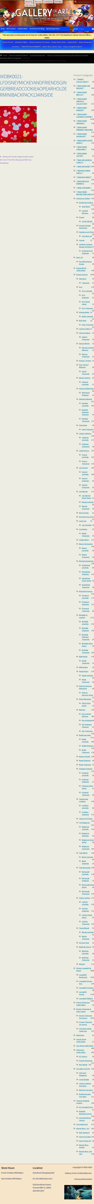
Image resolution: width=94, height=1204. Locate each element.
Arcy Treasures (87, 308)
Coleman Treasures (85, 445)
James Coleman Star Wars (85, 1084)
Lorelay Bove (84, 540)
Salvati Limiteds (85, 473)
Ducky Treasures (85, 372)
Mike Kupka (83, 667)
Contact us (48, 2)
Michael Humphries (86, 561)
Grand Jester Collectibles (81, 1040)
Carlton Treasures (85, 922)
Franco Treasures (85, 462)
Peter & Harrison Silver (87, 694)
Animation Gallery (21, 42)
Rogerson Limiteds (85, 828)
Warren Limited (88, 502)
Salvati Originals (85, 479)
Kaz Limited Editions (86, 715)
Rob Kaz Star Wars (86, 1090)
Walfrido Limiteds (85, 952)
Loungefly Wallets (86, 998)
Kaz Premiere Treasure (87, 725)
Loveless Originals (85, 813)
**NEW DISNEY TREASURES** (81, 148)
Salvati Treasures (85, 486)
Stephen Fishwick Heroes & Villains (85, 245)
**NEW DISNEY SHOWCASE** (81, 135)
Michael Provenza (85, 591)
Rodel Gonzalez (85, 735)
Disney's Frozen (85, 361)
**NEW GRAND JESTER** (81, 154)
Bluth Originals (85, 862)
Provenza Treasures (85, 609)
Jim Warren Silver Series (86, 497)
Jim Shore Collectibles (84, 1046)
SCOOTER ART (87, 221)
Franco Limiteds (85, 456)
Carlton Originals (85, 909)
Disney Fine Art (7, 42)
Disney (81, 217)
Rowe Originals (85, 760)
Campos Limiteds (85, 383)
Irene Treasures (88, 429)
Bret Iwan (82, 320)
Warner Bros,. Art (82, 1128)
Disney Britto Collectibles (81, 269)
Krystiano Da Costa (86, 517)
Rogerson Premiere (85, 834)
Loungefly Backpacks (37, 55)
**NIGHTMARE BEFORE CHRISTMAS (83, 193)
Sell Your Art (30, 5)
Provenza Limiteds (85, 596)
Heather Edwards (85, 399)
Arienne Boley (84, 312)
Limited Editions (85, 212)
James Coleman (85, 433)
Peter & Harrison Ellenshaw (85, 687)
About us (29, 2)
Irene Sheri (83, 425)
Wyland (82, 964)
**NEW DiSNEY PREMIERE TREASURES (84, 128)
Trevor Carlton (84, 898)
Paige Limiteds (87, 675)
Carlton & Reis (84, 329)
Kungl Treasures (85, 662)
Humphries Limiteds (86, 566)
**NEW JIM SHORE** (83, 166)
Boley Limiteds (87, 316)
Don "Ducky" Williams (84, 366)
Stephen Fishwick (85, 769)
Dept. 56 (79, 257)
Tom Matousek (84, 868)
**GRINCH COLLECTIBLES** (82, 80)
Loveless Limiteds (85, 806)
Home (5, 55)
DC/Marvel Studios (86, 202)
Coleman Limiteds (85, 438)
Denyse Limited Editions (88, 349)
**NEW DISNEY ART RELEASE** (83, 87)
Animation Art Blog (37, 29)
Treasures (85, 283)
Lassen (81, 240)
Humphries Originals (86, 573)
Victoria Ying (84, 943)
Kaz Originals (87, 720)
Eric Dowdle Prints (86, 1107)
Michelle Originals (85, 629)
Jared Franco (84, 451)
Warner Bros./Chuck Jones (52, 47)
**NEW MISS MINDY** (84, 177)
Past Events (11, 29)
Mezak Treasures (85, 937)
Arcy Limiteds (87, 291)
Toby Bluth (83, 853)
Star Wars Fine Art (83, 1069)
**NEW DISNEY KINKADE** (81, 109)
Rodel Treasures (85, 751)
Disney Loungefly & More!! (72, 47)
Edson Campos (84, 378)
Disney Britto (72, 42)
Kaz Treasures (87, 731)
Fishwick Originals (85, 780)
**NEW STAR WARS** (84, 188)
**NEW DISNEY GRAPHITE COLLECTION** (82, 101)
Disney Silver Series (59, 42)
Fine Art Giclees (85, 1137)
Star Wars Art (87, 236)
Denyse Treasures (85, 355)
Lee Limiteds (87, 525)
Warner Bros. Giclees (84, 1146)
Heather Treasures (85, 420)
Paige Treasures (85, 680)
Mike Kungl (83, 656)
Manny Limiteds (85, 549)
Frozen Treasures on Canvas (85, 1023)
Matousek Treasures (85, 892)
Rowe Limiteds (84, 756)
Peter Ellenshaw (85, 699)
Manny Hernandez (86, 544)
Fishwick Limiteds (85, 774)
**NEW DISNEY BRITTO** (81, 93)
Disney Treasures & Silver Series (83, 1010)
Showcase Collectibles (80, 1051)
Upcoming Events (53, 29)
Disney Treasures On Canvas (39, 42)
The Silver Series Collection (85, 1030)
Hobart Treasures (85, 338)
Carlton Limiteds (85, 903)
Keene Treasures (85, 534)
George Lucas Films (86, 232)
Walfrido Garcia (85, 947)
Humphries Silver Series (86, 579)
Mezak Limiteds (88, 932)
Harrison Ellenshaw (86, 388)
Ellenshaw (80, 1035)
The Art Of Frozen (86, 819)
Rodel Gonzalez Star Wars (85, 1095)
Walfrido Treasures (85, 959)
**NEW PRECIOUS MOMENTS (31, 47)
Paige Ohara (83, 671)
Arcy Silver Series (86, 303)
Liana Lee (82, 521)
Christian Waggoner (83, 1074)
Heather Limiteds (85, 404)
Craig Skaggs (84, 1079)
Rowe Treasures (85, 765)
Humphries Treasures (86, 586)
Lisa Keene (83, 529)
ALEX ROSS (86, 207)
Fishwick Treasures (85, 793)
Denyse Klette (84, 343)
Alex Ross (82, 279)
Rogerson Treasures (85, 847)
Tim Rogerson (84, 823)
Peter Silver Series (86, 704)
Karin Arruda (84, 513)
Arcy (80, 287)
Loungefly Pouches (86, 988)
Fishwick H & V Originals (87, 252)
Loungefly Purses (83, 993)
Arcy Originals (85, 296)
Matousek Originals (85, 879)
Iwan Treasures (88, 325)
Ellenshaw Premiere (86, 394)
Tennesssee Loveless (83, 800)
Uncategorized (82, 1124)
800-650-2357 (54, 35)
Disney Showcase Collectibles (83, 1003)
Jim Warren (83, 491)
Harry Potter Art (85, 1141)
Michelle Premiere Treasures (85, 637)
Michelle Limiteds (85, 622)
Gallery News (23, 29)
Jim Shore (15, 47)
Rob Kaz (82, 710)
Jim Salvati (83, 468)
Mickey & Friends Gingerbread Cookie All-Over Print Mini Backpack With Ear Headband (16, 159)
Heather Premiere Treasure (85, 412)
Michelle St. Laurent (83, 616)
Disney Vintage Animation (85, 226)
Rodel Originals (88, 746)
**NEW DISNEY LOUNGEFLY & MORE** (84, 115)
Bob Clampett (84, 1133)
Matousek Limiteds (85, 873)
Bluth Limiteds (87, 857)
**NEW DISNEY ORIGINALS (81, 122)
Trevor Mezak (84, 928)
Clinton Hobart (84, 333)
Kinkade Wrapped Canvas (85, 1112)
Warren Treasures (85, 507)
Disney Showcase (85, 42)
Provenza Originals (85, 603)
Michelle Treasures (85, 651)
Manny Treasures (85, 556)
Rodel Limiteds (85, 740)
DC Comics (83, 1056)
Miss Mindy (83, 1065)
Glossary (38, 2)
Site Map (58, 2)
